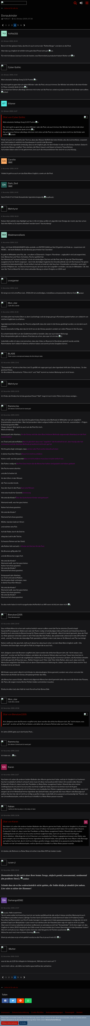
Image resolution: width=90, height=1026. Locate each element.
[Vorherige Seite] (3, 25)
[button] (75, 3)
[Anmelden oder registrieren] (81, 3)
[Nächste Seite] (24, 25)
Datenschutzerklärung (53, 1020)
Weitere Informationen (9, 1023)
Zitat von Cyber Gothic (14, 117)
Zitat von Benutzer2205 (15, 714)
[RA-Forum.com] (14, 3)
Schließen (23, 1023)
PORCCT (6, 19)
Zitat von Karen (10, 821)
